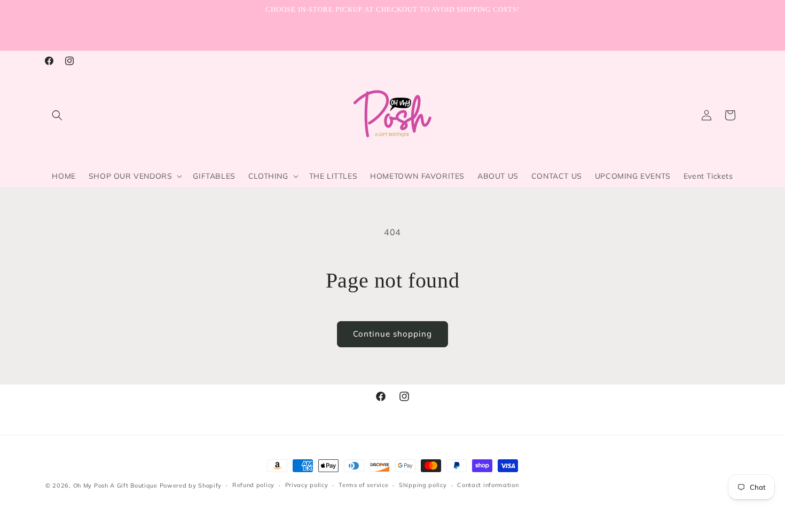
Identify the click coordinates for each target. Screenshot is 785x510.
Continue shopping (392, 334)
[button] (57, 115)
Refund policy (253, 485)
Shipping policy (423, 485)
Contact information (488, 485)
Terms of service (363, 485)
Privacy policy (306, 485)
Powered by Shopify (191, 485)
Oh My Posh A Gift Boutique (115, 485)
